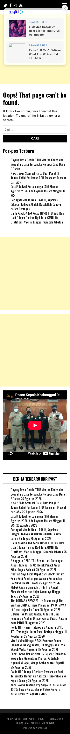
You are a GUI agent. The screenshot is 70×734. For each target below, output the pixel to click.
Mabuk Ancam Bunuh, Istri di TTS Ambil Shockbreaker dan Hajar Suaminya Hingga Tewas (35, 592)
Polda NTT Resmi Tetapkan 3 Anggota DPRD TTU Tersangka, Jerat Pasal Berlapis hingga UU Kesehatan (39, 632)
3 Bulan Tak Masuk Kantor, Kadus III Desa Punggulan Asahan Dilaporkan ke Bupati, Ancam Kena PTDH (39, 618)
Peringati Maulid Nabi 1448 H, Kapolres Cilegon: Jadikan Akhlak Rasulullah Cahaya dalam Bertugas (36, 204)
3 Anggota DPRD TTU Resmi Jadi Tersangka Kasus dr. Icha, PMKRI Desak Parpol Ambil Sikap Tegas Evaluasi (37, 565)
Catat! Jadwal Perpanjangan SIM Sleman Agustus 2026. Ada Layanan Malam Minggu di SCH (38, 191)
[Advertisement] (35, 273)
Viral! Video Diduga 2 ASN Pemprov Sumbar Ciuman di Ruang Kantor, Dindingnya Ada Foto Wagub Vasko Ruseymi (38, 645)
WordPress (41, 728)
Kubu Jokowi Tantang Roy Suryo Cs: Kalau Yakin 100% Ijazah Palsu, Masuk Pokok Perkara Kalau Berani (38, 689)
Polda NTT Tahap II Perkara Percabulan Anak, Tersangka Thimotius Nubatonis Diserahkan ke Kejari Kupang (38, 676)
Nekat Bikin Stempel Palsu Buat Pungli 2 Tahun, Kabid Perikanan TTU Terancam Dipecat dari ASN (38, 178)
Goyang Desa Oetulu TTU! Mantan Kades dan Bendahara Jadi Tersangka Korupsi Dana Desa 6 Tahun (38, 164)
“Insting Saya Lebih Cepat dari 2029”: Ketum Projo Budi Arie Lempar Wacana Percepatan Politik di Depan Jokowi (37, 578)
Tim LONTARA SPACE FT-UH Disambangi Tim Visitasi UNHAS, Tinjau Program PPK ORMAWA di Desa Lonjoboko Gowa (38, 605)
